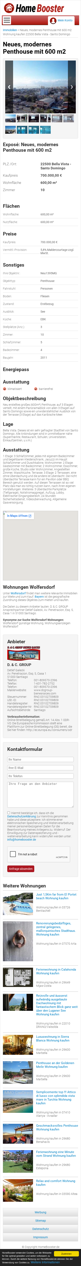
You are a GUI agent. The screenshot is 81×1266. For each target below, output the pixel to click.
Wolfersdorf (18, 593)
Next (72, 87)
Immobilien (10, 30)
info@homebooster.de (21, 839)
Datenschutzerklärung (21, 816)
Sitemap (40, 1220)
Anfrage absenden (21, 868)
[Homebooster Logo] (34, 11)
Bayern (39, 596)
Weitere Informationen (45, 1262)
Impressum (40, 1237)
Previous (9, 87)
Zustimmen (66, 1253)
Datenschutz (40, 1229)
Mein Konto (65, 20)
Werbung (40, 1212)
